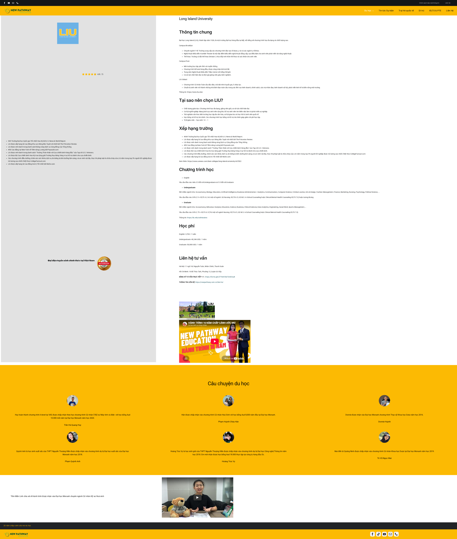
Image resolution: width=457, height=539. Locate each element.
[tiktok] (378, 534)
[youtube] (9, 3)
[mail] (13, 3)
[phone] (17, 3)
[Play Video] (198, 497)
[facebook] (4, 3)
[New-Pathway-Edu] (17, 8)
